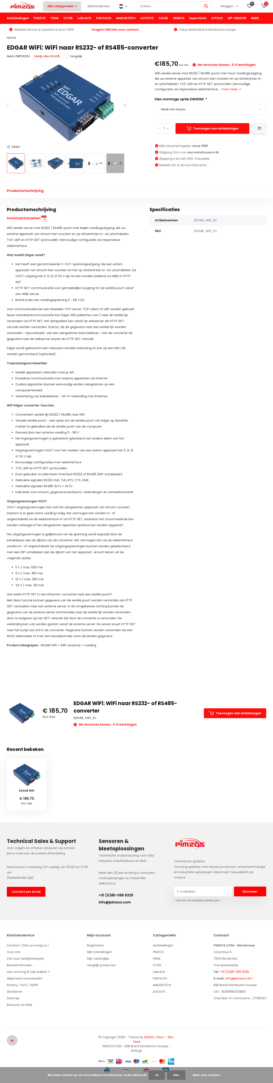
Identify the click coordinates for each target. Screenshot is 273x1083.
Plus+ (160, 1037)
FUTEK (68, 18)
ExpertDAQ (197, 18)
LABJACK (84, 18)
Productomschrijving (25, 190)
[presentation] (8, 105)
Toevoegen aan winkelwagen (216, 128)
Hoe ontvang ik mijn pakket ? (28, 972)
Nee (176, 1075)
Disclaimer (14, 991)
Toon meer (230, 89)
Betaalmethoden (19, 965)
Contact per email (26, 892)
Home (11, 38)
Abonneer (250, 891)
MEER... (256, 18)
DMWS (149, 1037)
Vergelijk (76, 56)
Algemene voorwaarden (25, 978)
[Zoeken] (206, 6)
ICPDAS (217, 18)
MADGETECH (125, 18)
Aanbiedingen (18, 18)
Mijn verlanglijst (98, 958)
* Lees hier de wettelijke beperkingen (197, 900)
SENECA (178, 18)
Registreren (95, 945)
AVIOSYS (147, 18)
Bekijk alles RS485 (47, 56)
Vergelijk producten (101, 965)
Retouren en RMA (19, 1005)
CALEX (163, 18)
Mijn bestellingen (99, 952)
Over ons (13, 952)
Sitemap (13, 998)
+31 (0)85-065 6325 (116, 895)
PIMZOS (40, 18)
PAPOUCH (103, 18)
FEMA (55, 18)
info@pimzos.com (115, 902)
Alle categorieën (60, 6)
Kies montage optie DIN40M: (181, 99)
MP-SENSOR (237, 18)
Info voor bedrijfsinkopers (25, 958)
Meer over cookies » (207, 1075)
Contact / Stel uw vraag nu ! (28, 945)
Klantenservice (99, 6)
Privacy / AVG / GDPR (22, 985)
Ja (156, 1075)
